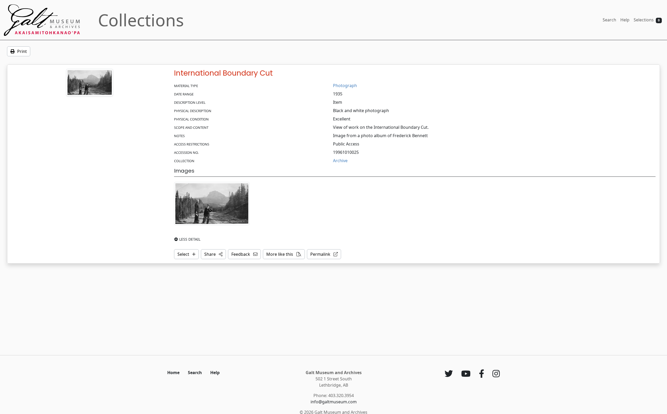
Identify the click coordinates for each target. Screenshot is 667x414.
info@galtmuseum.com (334, 402)
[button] (213, 254)
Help (624, 20)
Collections (141, 20)
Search (609, 20)
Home (173, 372)
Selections (647, 20)
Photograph (345, 85)
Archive (340, 160)
